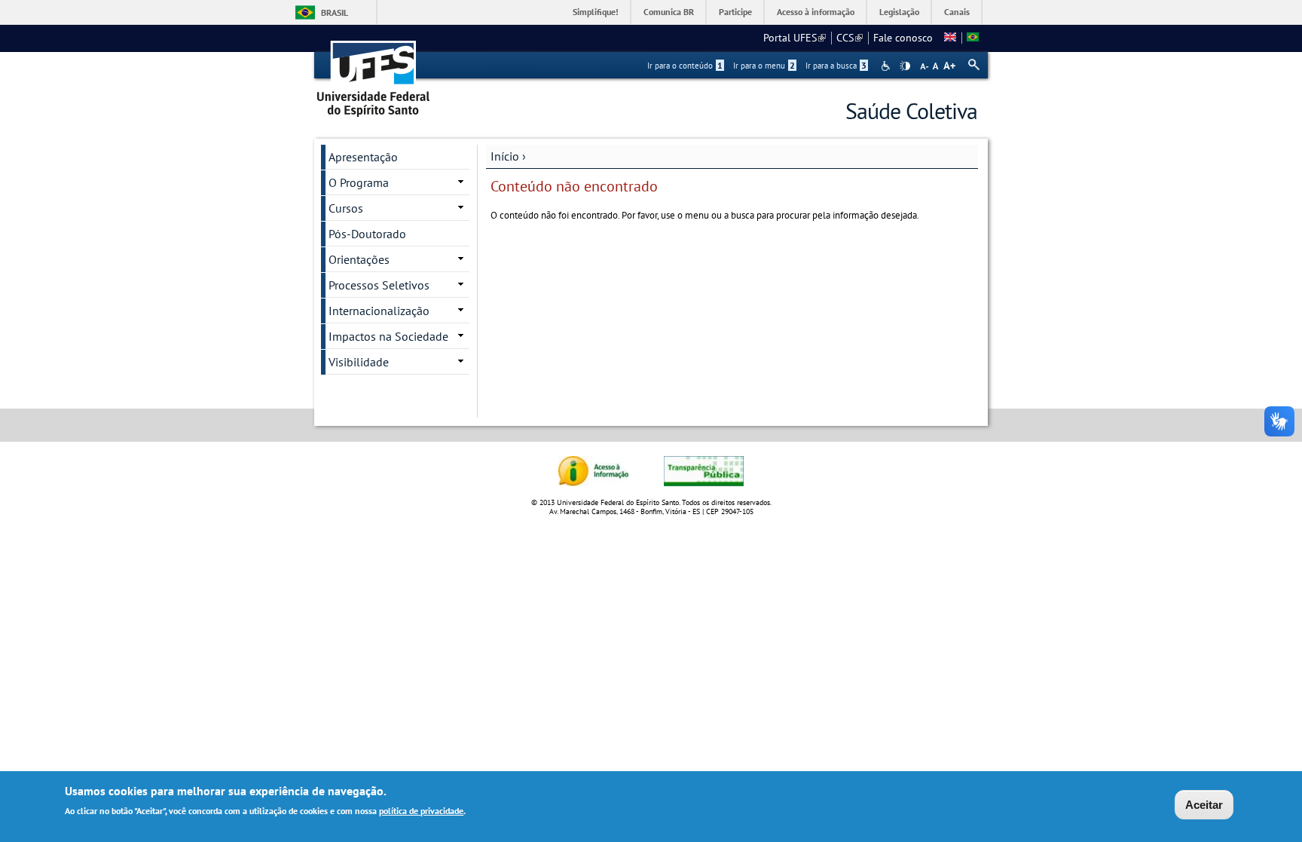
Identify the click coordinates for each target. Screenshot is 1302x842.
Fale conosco (903, 37)
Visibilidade (359, 361)
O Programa (359, 182)
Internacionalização (379, 310)
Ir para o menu (764, 65)
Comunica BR (668, 11)
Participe (735, 11)
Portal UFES (794, 37)
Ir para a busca (835, 65)
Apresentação (363, 156)
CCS (849, 37)
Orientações (359, 259)
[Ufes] (373, 73)
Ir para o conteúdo (685, 65)
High (905, 66)
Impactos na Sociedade (388, 336)
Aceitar (1204, 804)
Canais (957, 11)
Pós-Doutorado (367, 233)
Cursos (346, 208)
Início (505, 156)
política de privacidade (421, 810)
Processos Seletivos (379, 284)
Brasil (334, 12)
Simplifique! (596, 11)
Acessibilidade (887, 66)
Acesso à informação (815, 11)
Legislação (899, 11)
